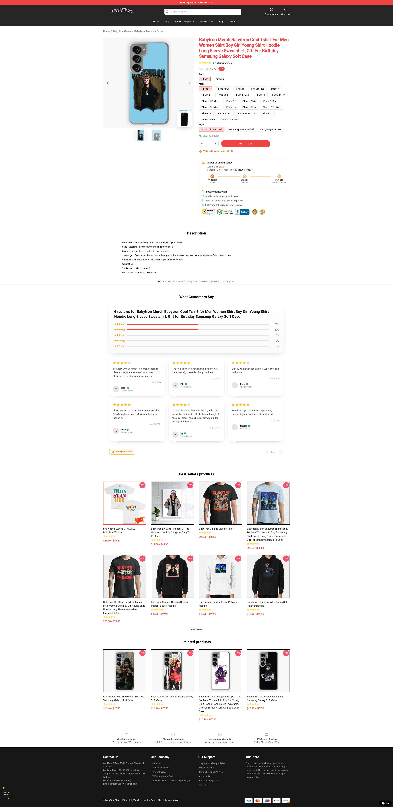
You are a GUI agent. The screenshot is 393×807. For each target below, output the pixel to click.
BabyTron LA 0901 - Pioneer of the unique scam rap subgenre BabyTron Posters (171, 532)
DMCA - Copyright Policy (163, 776)
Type (201, 74)
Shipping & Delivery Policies (212, 763)
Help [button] (387, 803)
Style (201, 124)
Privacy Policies (159, 772)
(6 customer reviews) (222, 63)
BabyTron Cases (122, 31)
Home (106, 31)
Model (202, 84)
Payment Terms (206, 767)
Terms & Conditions (161, 767)
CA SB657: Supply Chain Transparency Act (172, 780)
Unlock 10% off (6, 793)
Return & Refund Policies (211, 772)
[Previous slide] (108, 83)
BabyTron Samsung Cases (148, 31)
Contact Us (204, 776)
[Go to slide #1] (140, 135)
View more (196, 629)
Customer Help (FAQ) (209, 780)
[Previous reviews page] (266, 452)
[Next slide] (189, 83)
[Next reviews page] (281, 452)
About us (156, 763)
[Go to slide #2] (156, 135)
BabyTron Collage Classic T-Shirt (216, 528)
